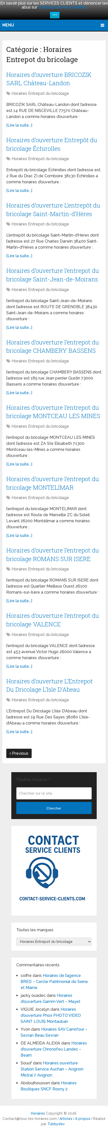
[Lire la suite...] (19, 125)
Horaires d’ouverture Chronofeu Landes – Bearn (54, 1049)
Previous (19, 753)
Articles (66, 1119)
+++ (54, 15)
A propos (82, 1119)
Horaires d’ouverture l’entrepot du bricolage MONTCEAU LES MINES (53, 411)
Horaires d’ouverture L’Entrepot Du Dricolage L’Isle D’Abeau (49, 685)
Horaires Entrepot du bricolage (40, 93)
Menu (8, 25)
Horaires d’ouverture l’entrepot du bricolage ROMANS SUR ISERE (52, 554)
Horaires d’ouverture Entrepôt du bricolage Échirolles (51, 144)
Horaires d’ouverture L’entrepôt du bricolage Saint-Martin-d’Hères (53, 209)
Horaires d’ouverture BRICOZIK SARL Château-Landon (48, 79)
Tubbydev (56, 1124)
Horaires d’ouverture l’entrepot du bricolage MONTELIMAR (52, 483)
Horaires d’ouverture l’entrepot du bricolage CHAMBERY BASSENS (52, 346)
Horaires (38, 1113)
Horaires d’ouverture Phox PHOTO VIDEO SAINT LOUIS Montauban (51, 1015)
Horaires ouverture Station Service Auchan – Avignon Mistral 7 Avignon (52, 1069)
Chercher (53, 808)
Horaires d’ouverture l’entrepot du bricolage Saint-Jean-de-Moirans (52, 275)
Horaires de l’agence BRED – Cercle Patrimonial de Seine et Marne (54, 981)
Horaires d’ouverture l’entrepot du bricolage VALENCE (52, 620)
